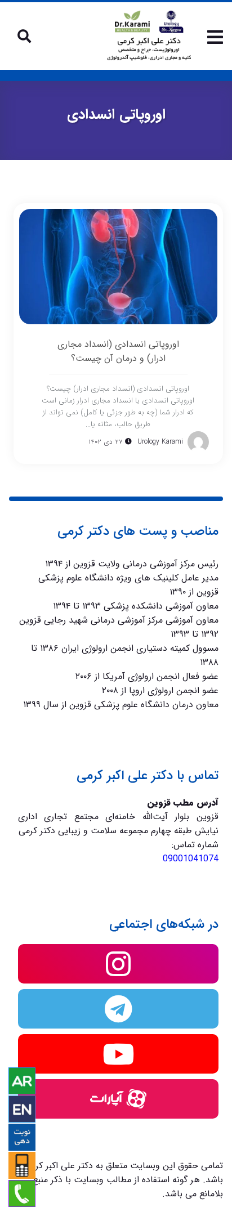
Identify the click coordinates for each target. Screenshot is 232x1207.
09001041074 (190, 859)
